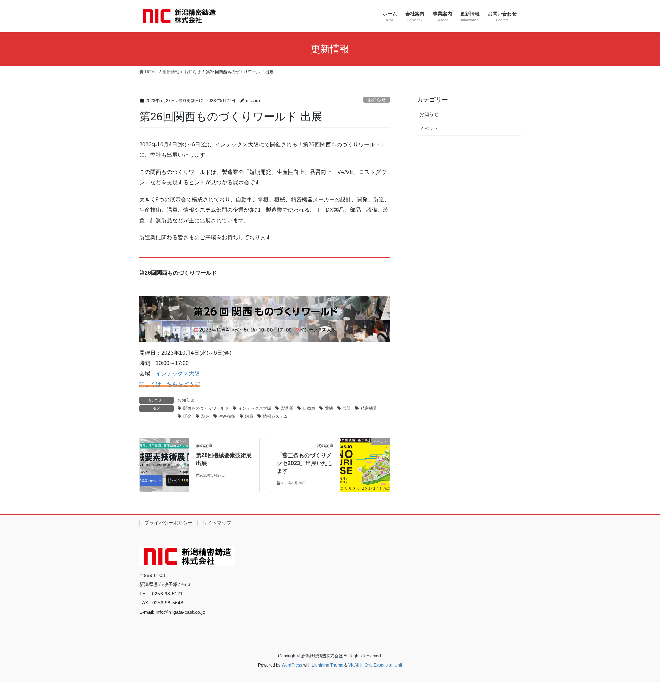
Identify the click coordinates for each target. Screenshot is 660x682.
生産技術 (227, 416)
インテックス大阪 (178, 373)
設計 (347, 408)
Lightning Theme (327, 665)
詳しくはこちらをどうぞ (169, 384)
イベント (429, 128)
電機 (329, 408)
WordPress (292, 665)
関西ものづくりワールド (206, 408)
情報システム (275, 416)
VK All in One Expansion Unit (375, 665)
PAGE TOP (639, 655)
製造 (205, 416)
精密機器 (369, 408)
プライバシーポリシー (168, 523)
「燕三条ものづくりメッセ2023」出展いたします (305, 463)
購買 (249, 416)
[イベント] (365, 450)
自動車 (309, 408)
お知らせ (377, 99)
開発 (187, 416)
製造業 (287, 408)
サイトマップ (216, 523)
